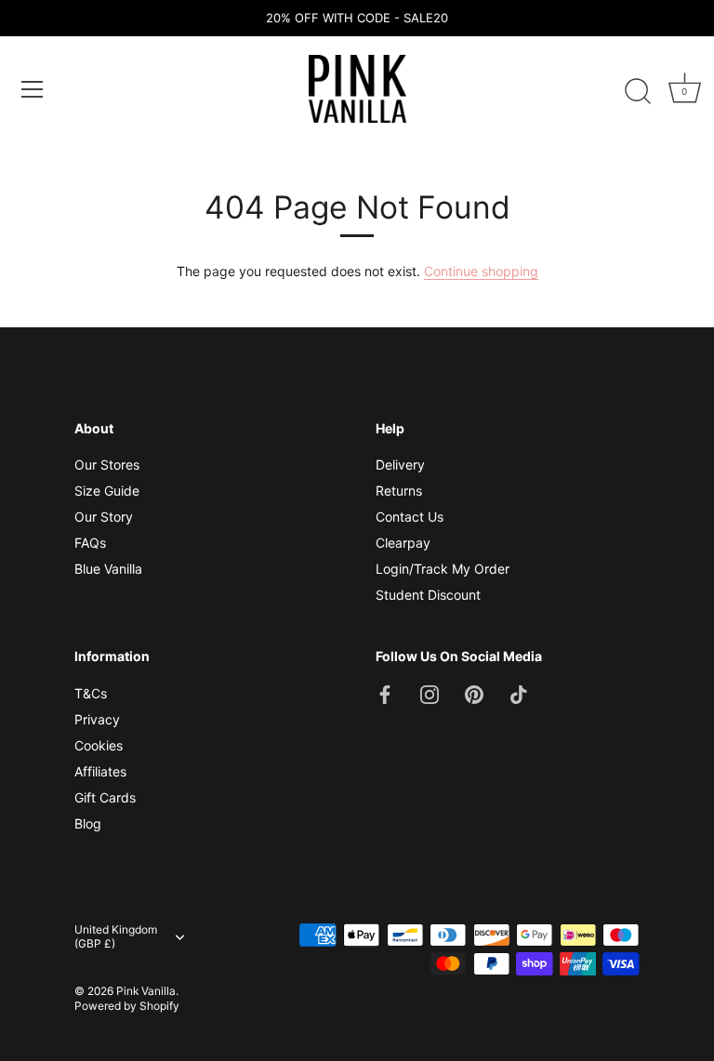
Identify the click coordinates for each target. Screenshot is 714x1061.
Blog (87, 823)
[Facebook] (385, 693)
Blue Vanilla (108, 569)
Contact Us (409, 516)
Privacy (97, 719)
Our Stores (106, 464)
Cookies (98, 745)
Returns (399, 490)
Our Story (103, 516)
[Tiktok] (518, 693)
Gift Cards (105, 797)
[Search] (637, 92)
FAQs (90, 542)
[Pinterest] (474, 693)
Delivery (400, 464)
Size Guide (106, 490)
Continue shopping (481, 271)
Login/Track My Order (442, 569)
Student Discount (428, 595)
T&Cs (90, 693)
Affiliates (100, 771)
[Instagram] (429, 693)
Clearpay (403, 542)
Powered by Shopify (126, 1006)
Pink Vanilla (146, 991)
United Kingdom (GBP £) (115, 936)
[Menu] (32, 89)
